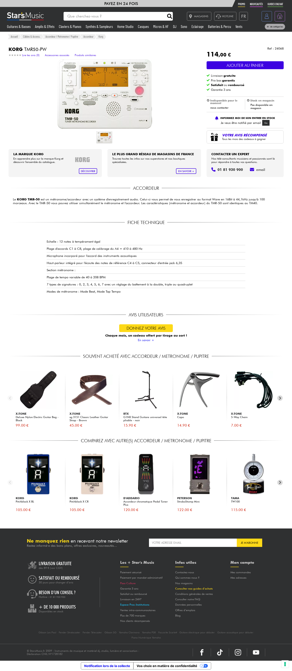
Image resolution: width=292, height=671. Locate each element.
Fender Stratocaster (69, 632)
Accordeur (88, 36)
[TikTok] (220, 652)
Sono (184, 26)
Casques (144, 26)
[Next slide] (280, 398)
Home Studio (125, 26)
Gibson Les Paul (47, 632)
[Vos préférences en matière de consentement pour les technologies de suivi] (285, 664)
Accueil (14, 36)
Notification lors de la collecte (107, 666)
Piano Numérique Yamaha (146, 637)
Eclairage (197, 26)
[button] (104, 137)
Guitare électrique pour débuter (197, 632)
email (260, 170)
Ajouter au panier (245, 65)
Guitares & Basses (19, 26)
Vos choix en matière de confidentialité (167, 666)
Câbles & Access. (31, 36)
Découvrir (88, 171)
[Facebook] (202, 652)
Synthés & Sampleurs (100, 26)
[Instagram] (238, 652)
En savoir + (146, 340)
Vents (238, 26)
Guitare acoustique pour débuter (235, 632)
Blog (178, 615)
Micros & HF (161, 26)
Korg (101, 36)
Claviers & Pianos (70, 26)
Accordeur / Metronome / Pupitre (61, 36)
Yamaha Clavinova (129, 632)
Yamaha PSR (149, 632)
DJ (175, 26)
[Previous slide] (10, 398)
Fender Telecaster (92, 632)
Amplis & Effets (45, 26)
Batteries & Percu (220, 26)
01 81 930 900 (57, 597)
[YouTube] (256, 652)
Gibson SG (110, 632)
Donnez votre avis (146, 328)
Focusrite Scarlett (167, 632)
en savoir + (186, 171)
